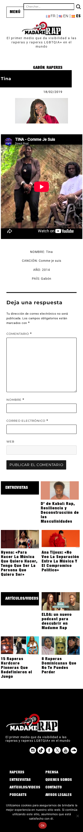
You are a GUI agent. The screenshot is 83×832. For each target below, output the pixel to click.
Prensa (51, 772)
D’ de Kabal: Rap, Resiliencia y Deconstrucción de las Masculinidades (60, 513)
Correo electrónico (27, 421)
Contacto (53, 788)
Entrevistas (16, 488)
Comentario (19, 334)
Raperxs (54, 68)
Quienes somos (58, 780)
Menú (15, 12)
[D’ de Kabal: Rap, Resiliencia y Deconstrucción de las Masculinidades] (60, 490)
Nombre (15, 400)
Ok (43, 825)
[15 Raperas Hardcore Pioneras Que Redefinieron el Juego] (20, 645)
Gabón (39, 68)
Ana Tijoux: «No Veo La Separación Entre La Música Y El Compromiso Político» (60, 561)
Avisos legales (58, 795)
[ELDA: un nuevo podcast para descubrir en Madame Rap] (61, 601)
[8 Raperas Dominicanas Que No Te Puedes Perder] (61, 645)
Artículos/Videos (21, 599)
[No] (77, 816)
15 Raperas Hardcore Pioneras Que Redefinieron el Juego (16, 668)
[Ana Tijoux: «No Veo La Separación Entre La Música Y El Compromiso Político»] (61, 539)
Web (10, 441)
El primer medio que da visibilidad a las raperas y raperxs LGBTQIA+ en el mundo (42, 42)
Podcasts (18, 795)
